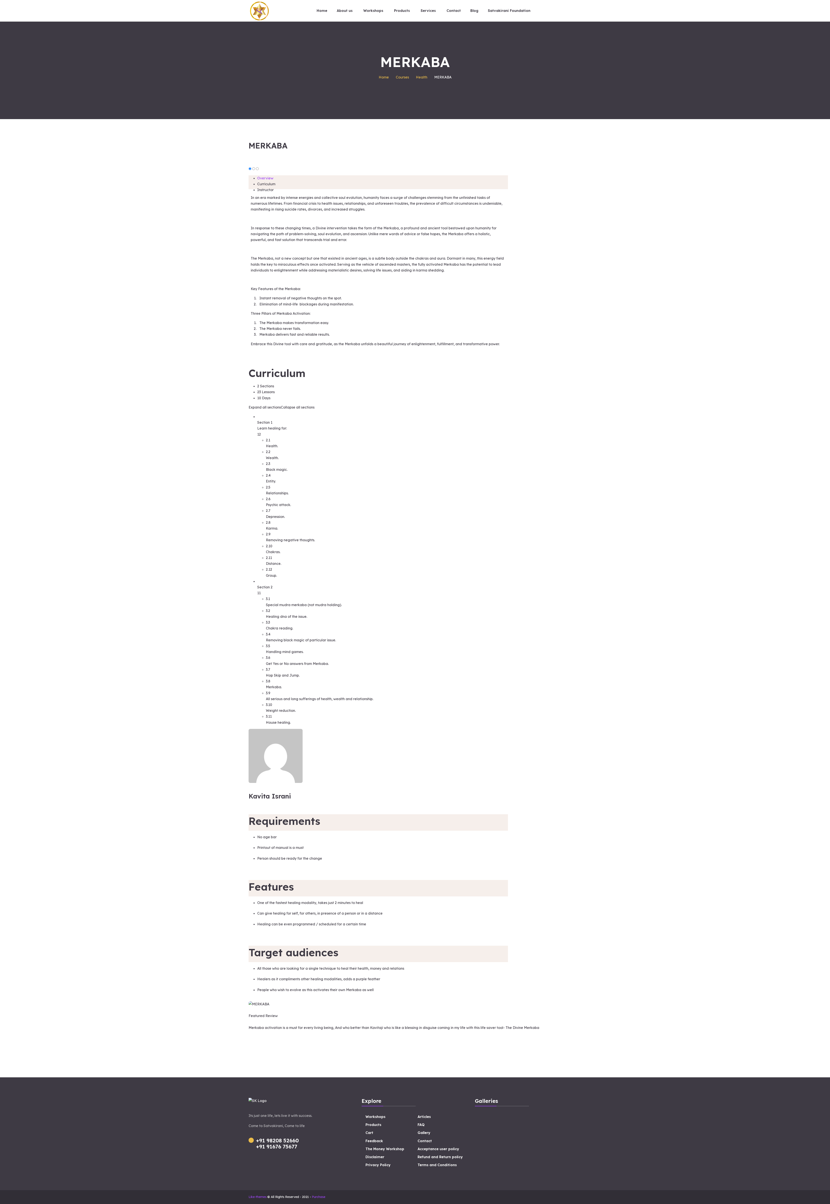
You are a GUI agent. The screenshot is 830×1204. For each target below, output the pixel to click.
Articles (424, 1117)
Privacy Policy (378, 1165)
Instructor (265, 190)
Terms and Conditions (437, 1165)
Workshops (375, 1117)
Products (373, 1125)
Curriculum (266, 184)
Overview (265, 178)
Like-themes (258, 1197)
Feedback (374, 1141)
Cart (369, 1133)
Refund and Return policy (440, 1157)
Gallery (424, 1133)
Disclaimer (375, 1157)
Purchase (318, 1197)
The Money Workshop (385, 1149)
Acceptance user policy (438, 1149)
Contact (425, 1141)
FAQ (421, 1125)
